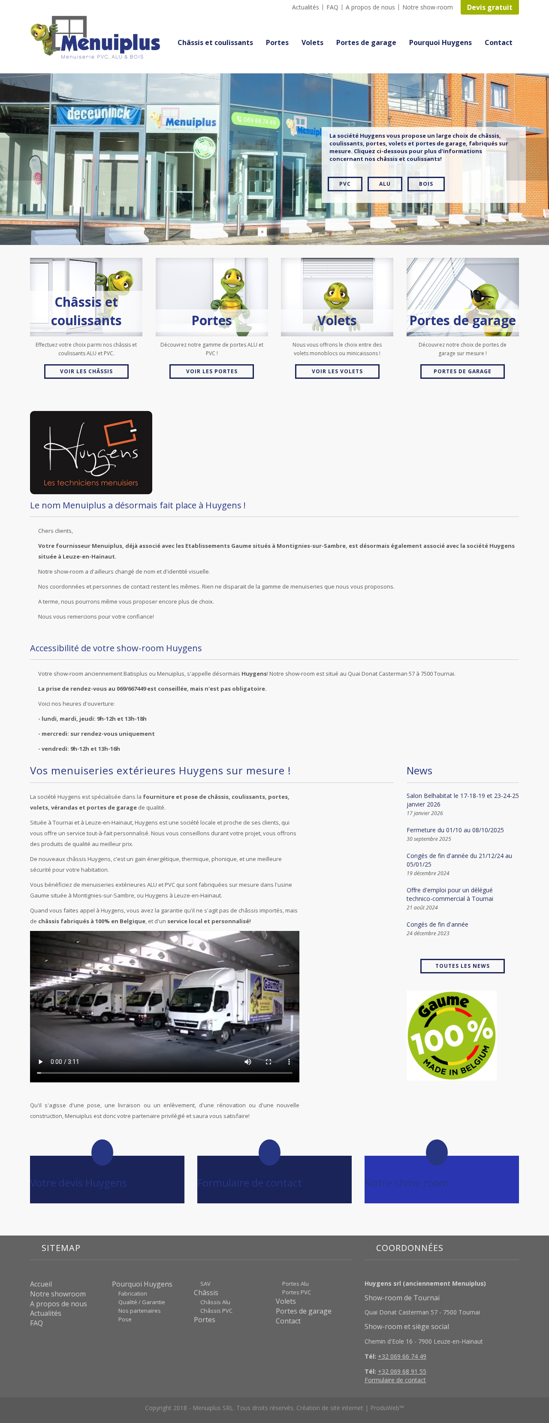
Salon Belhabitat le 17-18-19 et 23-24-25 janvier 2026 (463, 800)
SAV (205, 1283)
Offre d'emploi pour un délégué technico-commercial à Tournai (450, 894)
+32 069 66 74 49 (402, 1356)
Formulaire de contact (395, 1380)
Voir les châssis (86, 371)
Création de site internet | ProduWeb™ (350, 1408)
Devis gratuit (490, 7)
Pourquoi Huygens (440, 42)
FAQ (332, 7)
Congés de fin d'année (437, 924)
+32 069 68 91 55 (402, 1371)
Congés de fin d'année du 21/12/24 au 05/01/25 (459, 860)
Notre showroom (58, 1294)
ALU (385, 162)
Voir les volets (337, 371)
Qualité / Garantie (141, 1302)
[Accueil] (98, 37)
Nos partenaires (139, 1310)
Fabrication (132, 1293)
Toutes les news (462, 966)
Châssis (206, 1292)
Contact (499, 42)
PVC (345, 162)
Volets (312, 42)
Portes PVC (296, 1292)
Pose (125, 1319)
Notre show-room (427, 7)
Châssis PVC (216, 1310)
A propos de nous (370, 7)
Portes (277, 42)
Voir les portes (212, 371)
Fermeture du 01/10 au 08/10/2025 (455, 830)
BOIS (426, 162)
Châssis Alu (215, 1302)
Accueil (41, 1284)
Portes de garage (366, 42)
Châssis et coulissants (215, 42)
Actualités (305, 7)
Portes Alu (295, 1283)
